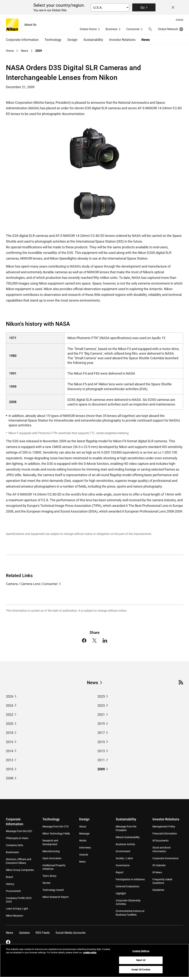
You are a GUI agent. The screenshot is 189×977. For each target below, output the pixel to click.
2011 (101, 760)
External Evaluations (127, 886)
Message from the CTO (55, 826)
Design (84, 819)
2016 (9, 742)
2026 (9, 696)
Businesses (12, 852)
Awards (83, 854)
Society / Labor (124, 858)
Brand (9, 876)
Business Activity (125, 844)
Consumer (133, 29)
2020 (9, 724)
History (10, 884)
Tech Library (49, 875)
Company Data (14, 845)
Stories (46, 882)
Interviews (85, 847)
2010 (9, 769)
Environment (123, 851)
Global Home (88, 29)
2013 (101, 751)
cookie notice (89, 952)
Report (119, 872)
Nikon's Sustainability (128, 837)
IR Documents (160, 840)
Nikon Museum (14, 915)
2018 (9, 733)
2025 (101, 696)
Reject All (140, 960)
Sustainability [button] (93, 40)
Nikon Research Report (55, 896)
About (82, 826)
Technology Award (53, 889)
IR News (157, 872)
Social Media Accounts (70, 932)
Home (10, 51)
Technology (51, 819)
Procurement (13, 891)
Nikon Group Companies (20, 869)
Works (82, 840)
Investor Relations (165, 819)
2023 (101, 705)
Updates (24, 932)
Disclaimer (158, 889)
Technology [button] (52, 40)
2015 (101, 742)
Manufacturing (51, 851)
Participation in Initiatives (130, 879)
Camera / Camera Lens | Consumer (32, 584)
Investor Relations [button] (122, 40)
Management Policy (163, 826)
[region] (94, 960)
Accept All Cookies (140, 969)
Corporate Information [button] (22, 40)
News (145, 40)
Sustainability (126, 819)
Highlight (121, 893)
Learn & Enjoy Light (17, 908)
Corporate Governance (165, 858)
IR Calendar (159, 865)
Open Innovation (51, 858)
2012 (9, 760)
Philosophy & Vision (17, 838)
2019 (101, 724)
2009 (101, 769)
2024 (9, 705)
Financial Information (164, 833)
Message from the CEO (19, 831)
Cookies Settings (140, 951)
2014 (9, 751)
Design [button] (72, 40)
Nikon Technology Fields (56, 833)
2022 (9, 714)
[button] (150, 29)
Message (84, 833)
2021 (101, 714)
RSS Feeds (43, 932)
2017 (101, 733)
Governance (123, 865)
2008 (9, 778)
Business (111, 29)
